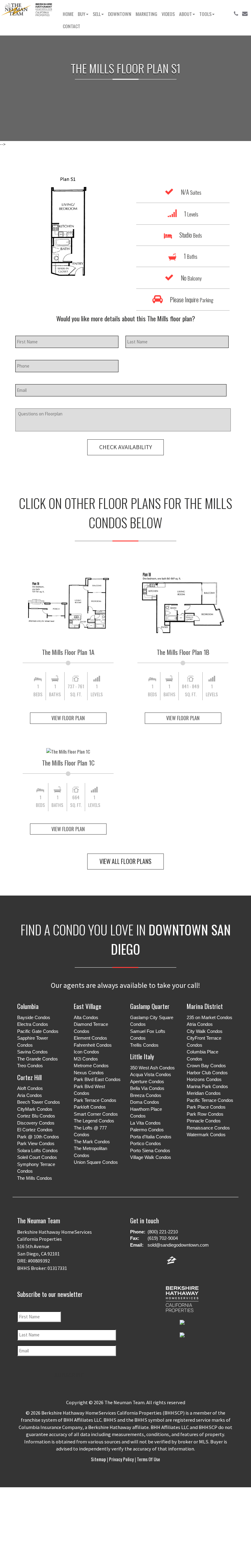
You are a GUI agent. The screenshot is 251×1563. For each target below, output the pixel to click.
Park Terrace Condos (95, 1100)
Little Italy (142, 1056)
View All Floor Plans (125, 861)
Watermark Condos (206, 1134)
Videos (168, 13)
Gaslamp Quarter (150, 1006)
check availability (125, 447)
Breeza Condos (145, 1095)
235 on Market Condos (209, 1017)
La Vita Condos (145, 1122)
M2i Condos (86, 1058)
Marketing (146, 13)
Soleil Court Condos (37, 1157)
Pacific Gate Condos (37, 1031)
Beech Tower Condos (38, 1102)
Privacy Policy (121, 1459)
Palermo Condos (147, 1129)
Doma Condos (144, 1102)
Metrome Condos (91, 1065)
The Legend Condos (94, 1120)
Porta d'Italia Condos (150, 1136)
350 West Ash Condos (152, 1067)
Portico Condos (145, 1143)
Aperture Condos (147, 1081)
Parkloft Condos (90, 1107)
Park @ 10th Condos (38, 1136)
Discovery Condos (35, 1122)
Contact (71, 26)
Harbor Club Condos (207, 1072)
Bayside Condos (33, 1017)
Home (68, 13)
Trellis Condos (144, 1045)
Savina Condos (32, 1051)
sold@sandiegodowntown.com (178, 1245)
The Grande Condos (37, 1058)
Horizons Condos (204, 1079)
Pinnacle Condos (204, 1120)
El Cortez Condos (35, 1129)
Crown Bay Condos (206, 1065)
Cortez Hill (29, 1077)
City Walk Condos (205, 1031)
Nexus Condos (89, 1072)
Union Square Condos (96, 1162)
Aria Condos (29, 1095)
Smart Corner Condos (96, 1114)
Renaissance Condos (208, 1127)
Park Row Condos (205, 1114)
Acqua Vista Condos (150, 1074)
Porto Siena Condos (150, 1150)
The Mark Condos (92, 1141)
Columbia (28, 1006)
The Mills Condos (34, 1178)
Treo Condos (30, 1065)
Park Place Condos (206, 1107)
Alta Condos (86, 1017)
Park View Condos (35, 1143)
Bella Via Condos (147, 1088)
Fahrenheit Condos (93, 1045)
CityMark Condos (34, 1109)
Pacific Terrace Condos (210, 1100)
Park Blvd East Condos (97, 1079)
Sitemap (99, 1459)
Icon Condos (86, 1051)
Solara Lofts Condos (37, 1150)
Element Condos (90, 1038)
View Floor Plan (68, 718)
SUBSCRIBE (69, 1375)
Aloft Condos (30, 1088)
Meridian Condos (204, 1093)
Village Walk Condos (150, 1157)
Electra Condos (32, 1024)
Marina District (205, 1006)
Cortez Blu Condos (36, 1115)
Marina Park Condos (207, 1086)
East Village (87, 1006)
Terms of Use (148, 1459)
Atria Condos (200, 1024)
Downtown (119, 13)
